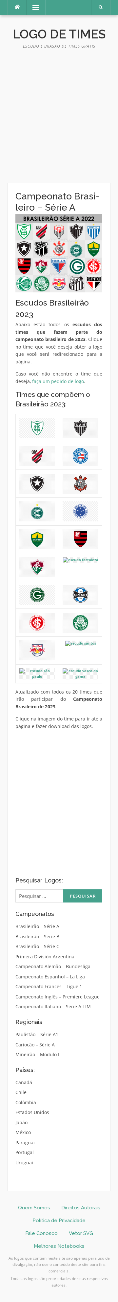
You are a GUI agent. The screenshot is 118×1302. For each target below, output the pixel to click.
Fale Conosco (41, 1233)
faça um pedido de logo (58, 381)
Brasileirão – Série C (37, 946)
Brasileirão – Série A (37, 926)
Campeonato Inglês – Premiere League (57, 997)
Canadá (23, 1082)
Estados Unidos (32, 1112)
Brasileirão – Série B (37, 936)
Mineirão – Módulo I (37, 1054)
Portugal (24, 1152)
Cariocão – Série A (35, 1044)
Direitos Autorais (80, 1208)
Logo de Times (59, 34)
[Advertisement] (59, 119)
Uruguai (24, 1162)
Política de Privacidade (59, 1220)
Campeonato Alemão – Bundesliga (52, 966)
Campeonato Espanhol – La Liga (50, 976)
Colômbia (25, 1102)
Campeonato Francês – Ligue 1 (48, 986)
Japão (21, 1122)
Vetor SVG (81, 1233)
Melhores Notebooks (59, 1246)
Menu (33, 7)
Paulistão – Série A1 (36, 1034)
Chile (21, 1092)
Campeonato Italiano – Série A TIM (53, 1006)
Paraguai (25, 1142)
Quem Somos (34, 1208)
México (23, 1132)
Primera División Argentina (44, 956)
